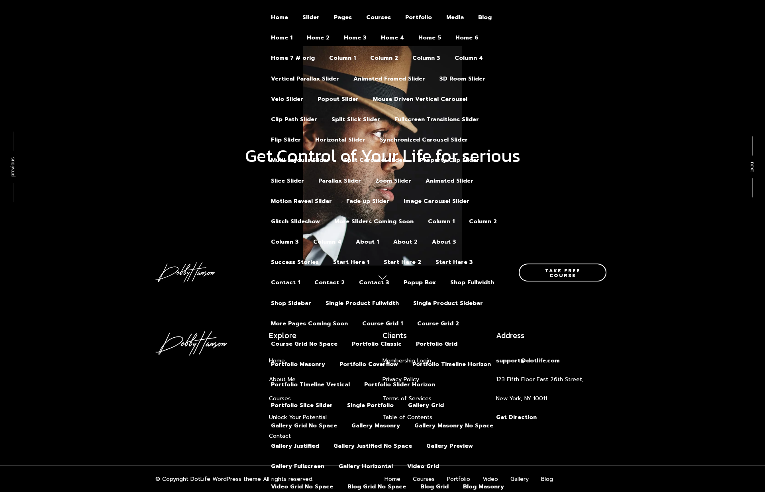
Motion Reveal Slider (301, 201)
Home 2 (318, 37)
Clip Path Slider (294, 119)
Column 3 (426, 58)
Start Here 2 (402, 262)
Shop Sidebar (291, 303)
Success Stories (295, 262)
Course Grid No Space (304, 344)
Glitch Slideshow (295, 221)
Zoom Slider (393, 181)
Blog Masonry (483, 486)
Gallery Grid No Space (304, 425)
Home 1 (281, 37)
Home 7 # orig (293, 58)
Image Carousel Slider (436, 201)
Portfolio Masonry (298, 364)
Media (455, 17)
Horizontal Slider (340, 140)
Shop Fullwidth (472, 282)
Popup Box (420, 282)
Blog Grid (434, 486)
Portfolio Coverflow (368, 364)
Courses (378, 17)
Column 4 (469, 58)
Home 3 (355, 37)
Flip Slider (286, 140)
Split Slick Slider (356, 119)
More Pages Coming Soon (309, 323)
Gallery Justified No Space (372, 446)
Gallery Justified (295, 446)
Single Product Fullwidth (362, 303)
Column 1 (342, 58)
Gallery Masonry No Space (453, 425)
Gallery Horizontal (366, 466)
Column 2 (384, 58)
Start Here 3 (454, 262)
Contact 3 (374, 282)
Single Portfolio (370, 405)
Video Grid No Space (302, 486)
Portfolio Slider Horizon (399, 384)
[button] (562, 272)
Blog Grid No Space (376, 486)
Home (279, 17)
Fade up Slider (367, 201)
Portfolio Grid (436, 344)
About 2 (405, 242)
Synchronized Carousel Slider (424, 140)
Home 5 (429, 37)
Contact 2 (329, 282)
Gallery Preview (449, 446)
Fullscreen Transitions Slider (436, 119)
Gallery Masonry (375, 425)
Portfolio (418, 17)
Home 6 (467, 37)
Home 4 (392, 37)
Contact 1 (285, 282)
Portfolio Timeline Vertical (310, 384)
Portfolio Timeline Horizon (451, 364)
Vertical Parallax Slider (305, 79)
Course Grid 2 (438, 323)
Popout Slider (338, 99)
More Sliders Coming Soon (374, 221)
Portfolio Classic (377, 344)
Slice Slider (287, 181)
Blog (485, 17)
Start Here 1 (351, 262)
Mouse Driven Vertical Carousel (420, 99)
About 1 (367, 242)
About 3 (444, 242)
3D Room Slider (462, 79)
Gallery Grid (426, 405)
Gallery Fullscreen (297, 466)
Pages (343, 17)
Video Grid (423, 466)
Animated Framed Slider (389, 79)
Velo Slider (287, 99)
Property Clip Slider (449, 160)
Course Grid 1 (382, 323)
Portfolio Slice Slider (302, 405)
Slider (311, 17)
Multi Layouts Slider (300, 160)
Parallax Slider (339, 181)
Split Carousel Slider (374, 160)
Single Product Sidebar (448, 303)
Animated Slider (449, 181)
